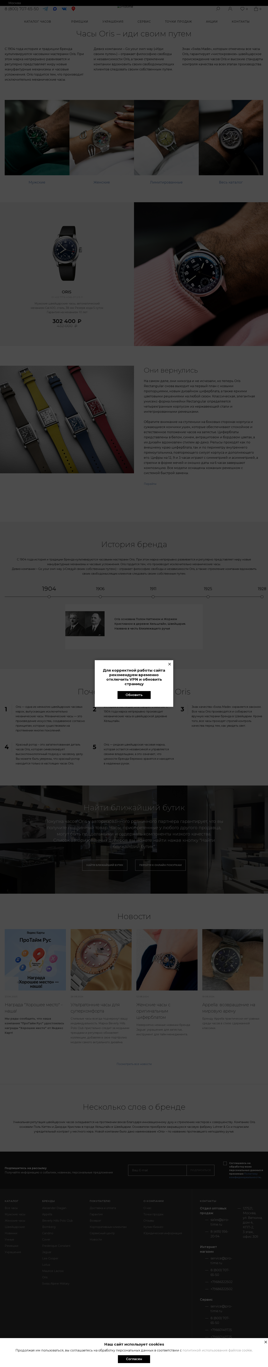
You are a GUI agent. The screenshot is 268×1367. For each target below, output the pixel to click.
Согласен (134, 1359)
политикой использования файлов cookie (217, 1350)
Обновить (134, 695)
